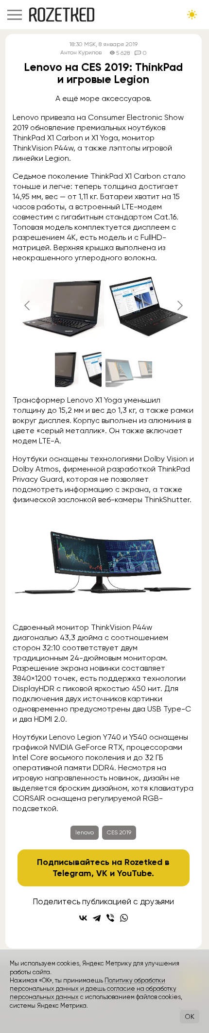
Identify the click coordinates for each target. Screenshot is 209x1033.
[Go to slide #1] (78, 369)
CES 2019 (119, 832)
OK (189, 1016)
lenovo (84, 832)
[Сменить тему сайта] (192, 14)
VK (101, 873)
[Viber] (110, 918)
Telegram (71, 873)
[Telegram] (97, 918)
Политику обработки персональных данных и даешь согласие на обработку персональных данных (93, 989)
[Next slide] (179, 305)
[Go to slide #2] (128, 369)
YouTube (134, 873)
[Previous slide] (27, 305)
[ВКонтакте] (83, 918)
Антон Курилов (81, 53)
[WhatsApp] (124, 918)
